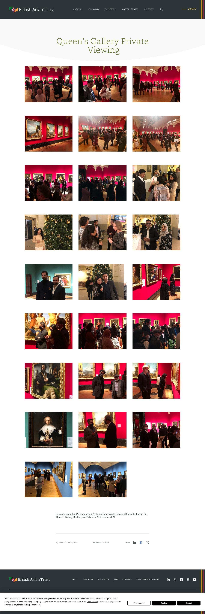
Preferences (139, 603)
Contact (127, 579)
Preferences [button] (35, 605)
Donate (192, 9)
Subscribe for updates (147, 579)
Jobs (116, 579)
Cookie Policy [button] (92, 602)
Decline (164, 603)
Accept (189, 603)
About (75, 579)
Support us (103, 579)
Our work (88, 579)
